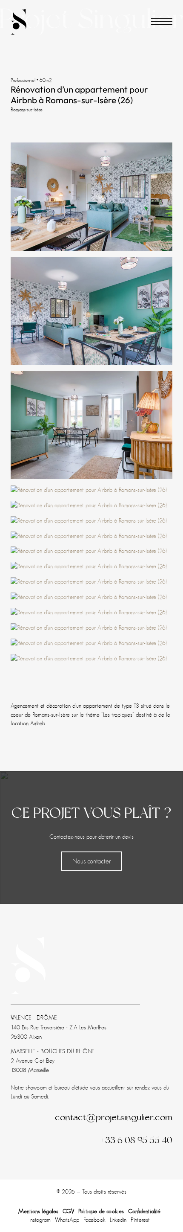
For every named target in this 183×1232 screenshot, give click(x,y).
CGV (68, 1211)
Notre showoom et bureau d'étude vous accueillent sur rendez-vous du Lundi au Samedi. (90, 1092)
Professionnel (23, 80)
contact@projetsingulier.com (113, 1117)
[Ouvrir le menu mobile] (161, 21)
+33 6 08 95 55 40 (136, 1140)
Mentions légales (38, 1211)
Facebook (94, 1219)
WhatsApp (67, 1219)
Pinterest (140, 1219)
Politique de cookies (101, 1211)
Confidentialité (144, 1211)
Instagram (40, 1219)
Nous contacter (91, 861)
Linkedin (118, 1219)
